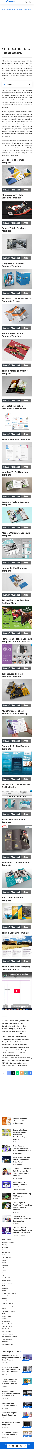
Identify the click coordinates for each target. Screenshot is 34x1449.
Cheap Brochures (8, 1036)
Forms (3, 1275)
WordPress (16, 1212)
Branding (4, 1244)
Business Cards (6, 1252)
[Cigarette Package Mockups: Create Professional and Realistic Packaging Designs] (6, 1132)
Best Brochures (7, 1023)
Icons (3, 1285)
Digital (4, 1260)
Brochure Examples (8, 1028)
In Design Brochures (20, 1044)
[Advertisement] (17, 28)
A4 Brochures (14, 1020)
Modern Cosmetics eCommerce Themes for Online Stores (22, 1121)
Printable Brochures (24, 1058)
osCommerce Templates (9, 1306)
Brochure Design (19, 1026)
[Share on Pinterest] (17, 1446)
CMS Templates (6, 1257)
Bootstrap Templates (19, 1189)
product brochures (8, 1060)
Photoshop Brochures (9, 1058)
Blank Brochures (7, 1026)
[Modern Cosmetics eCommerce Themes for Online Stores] (6, 1121)
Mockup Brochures (8, 1050)
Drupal (4, 1262)
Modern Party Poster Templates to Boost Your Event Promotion (11, 1358)
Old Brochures (20, 1050)
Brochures (10, 9)
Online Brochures (8, 1052)
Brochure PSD (6, 1031)
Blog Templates (6, 1239)
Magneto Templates (8, 1296)
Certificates (5, 1255)
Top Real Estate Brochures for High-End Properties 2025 (11, 1393)
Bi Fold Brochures (19, 1023)
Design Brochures (8, 1042)
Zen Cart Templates (7, 1344)
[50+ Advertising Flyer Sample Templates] (27, 1414)
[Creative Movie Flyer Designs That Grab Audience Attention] (27, 1381)
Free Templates (6, 1278)
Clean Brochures (20, 1036)
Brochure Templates (19, 1031)
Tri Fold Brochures (8, 1063)
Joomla (4, 1290)
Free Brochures (7, 1044)
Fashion (4, 1267)
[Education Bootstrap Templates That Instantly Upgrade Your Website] (6, 1230)
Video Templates (7, 1326)
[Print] (30, 1073)
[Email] (22, 1073)
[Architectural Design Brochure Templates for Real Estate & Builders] (27, 1369)
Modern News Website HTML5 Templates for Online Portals (21, 1159)
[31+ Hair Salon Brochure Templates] (27, 1424)
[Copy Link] (25, 1446)
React (3, 1313)
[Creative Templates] (10, 2)
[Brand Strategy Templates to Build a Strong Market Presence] (6, 1148)
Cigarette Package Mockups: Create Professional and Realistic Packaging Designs (20, 1134)
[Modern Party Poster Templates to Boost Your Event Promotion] (27, 1357)
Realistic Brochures (22, 1060)
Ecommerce (16, 1126)
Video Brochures (20, 1063)
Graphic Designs (6, 1280)
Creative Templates (22, 1039)
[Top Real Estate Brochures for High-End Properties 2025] (27, 1393)
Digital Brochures (21, 1042)
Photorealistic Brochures (10, 1055)
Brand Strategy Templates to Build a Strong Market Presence (22, 1148)
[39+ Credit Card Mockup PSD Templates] (6, 1196)
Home (3, 9)
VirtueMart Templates (8, 1329)
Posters (4, 1308)
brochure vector (7, 1034)
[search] (26, 2)
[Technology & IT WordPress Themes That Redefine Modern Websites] (6, 1205)
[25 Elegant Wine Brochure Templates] (27, 1405)
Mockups (15, 1142)
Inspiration (5, 1288)
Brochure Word (19, 1034)
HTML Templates (17, 1164)
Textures (4, 1318)
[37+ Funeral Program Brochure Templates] (27, 1434)
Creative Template (8, 1039)
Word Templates (17, 1153)
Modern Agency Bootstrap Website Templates (20, 1184)
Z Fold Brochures (21, 1066)
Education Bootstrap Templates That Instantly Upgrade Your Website (22, 1230)
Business (4, 1250)
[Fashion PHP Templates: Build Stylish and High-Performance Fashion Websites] (6, 1171)
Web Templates (17, 1178)
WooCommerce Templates (9, 1336)
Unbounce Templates (8, 1324)
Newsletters (5, 1301)
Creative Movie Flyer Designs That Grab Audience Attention (10, 1381)
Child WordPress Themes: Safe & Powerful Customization (22, 1218)
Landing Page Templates (9, 1293)
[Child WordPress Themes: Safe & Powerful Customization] (6, 1218)
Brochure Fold (21, 1028)
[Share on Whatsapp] (21, 1446)
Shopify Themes (6, 1316)
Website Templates (7, 1334)
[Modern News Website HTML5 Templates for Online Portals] (6, 1159)
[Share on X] (13, 1446)
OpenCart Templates (8, 1303)
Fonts (3, 1273)
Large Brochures (23, 1047)
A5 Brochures (25, 1020)
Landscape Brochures (9, 1047)
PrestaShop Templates (8, 1311)
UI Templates (6, 1321)
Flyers (3, 1270)
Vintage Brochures (8, 1066)
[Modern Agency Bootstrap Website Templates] (6, 1184)
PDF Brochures (20, 1052)
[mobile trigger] (3, 2)
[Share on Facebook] (9, 1446)
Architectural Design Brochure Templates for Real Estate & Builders (11, 1369)
